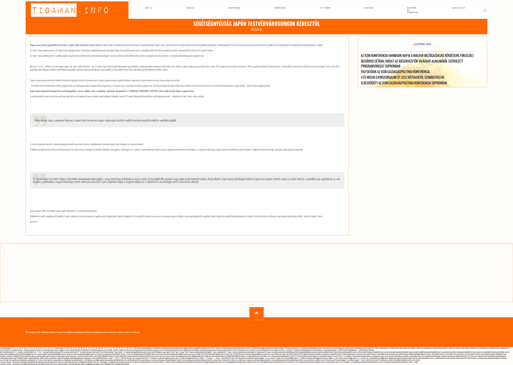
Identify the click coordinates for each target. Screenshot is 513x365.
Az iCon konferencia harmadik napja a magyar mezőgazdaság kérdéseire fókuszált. (417, 55)
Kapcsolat (459, 8)
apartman (234, 8)
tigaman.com (100, 332)
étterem (325, 8)
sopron (369, 8)
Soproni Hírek (423, 44)
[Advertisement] (90, 272)
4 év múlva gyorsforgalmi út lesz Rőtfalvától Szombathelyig (402, 77)
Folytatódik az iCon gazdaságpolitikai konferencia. (395, 71)
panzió (190, 8)
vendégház (280, 8)
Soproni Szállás (48, 332)
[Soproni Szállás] (77, 18)
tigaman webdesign (74, 332)
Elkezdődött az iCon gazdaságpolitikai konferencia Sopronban (404, 82)
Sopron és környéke (413, 10)
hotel (149, 8)
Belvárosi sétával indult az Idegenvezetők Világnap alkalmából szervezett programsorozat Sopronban (412, 63)
